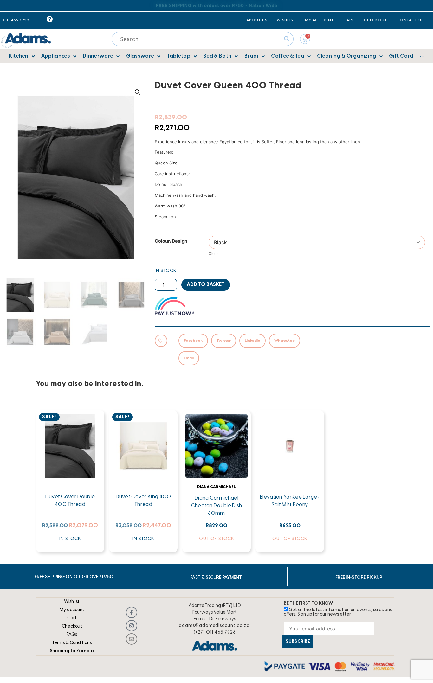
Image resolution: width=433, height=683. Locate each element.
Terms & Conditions (72, 643)
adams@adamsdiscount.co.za (214, 625)
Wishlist (72, 601)
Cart (72, 618)
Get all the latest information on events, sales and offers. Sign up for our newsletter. (338, 612)
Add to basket (206, 284)
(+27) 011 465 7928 (215, 632)
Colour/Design (171, 241)
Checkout (72, 626)
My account (72, 610)
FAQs (72, 634)
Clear (213, 253)
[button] (137, 92)
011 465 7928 (16, 20)
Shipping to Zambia (72, 651)
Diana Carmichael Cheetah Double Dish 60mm (216, 505)
